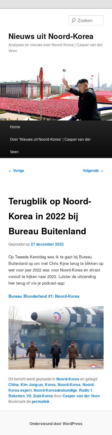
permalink (41, 401)
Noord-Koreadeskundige (55, 390)
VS (28, 395)
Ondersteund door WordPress (56, 423)
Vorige (16, 170)
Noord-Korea (67, 379)
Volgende (93, 170)
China (13, 384)
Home (15, 126)
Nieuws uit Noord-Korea (50, 36)
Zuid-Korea (43, 395)
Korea (50, 384)
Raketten (16, 395)
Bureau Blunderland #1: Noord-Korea (43, 296)
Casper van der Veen (81, 395)
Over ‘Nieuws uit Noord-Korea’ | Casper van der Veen (50, 145)
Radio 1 (85, 390)
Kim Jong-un (32, 384)
